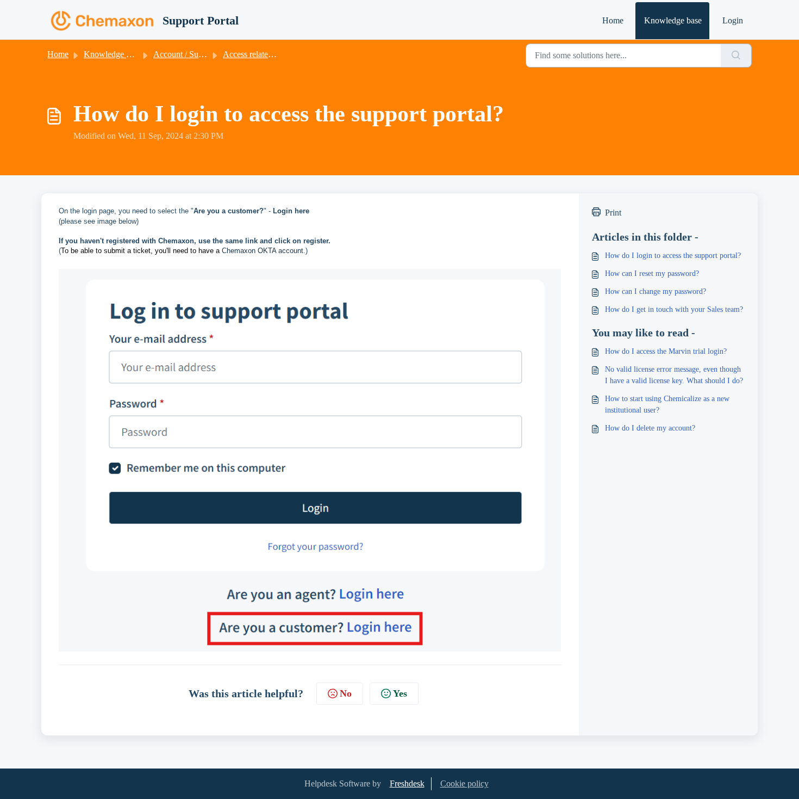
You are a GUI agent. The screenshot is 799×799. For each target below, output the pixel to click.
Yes (400, 693)
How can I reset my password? (652, 273)
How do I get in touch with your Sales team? (674, 309)
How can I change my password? (655, 291)
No (346, 693)
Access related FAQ (257, 54)
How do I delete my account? (650, 428)
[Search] (736, 55)
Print (613, 212)
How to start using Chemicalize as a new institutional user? (667, 404)
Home (612, 20)
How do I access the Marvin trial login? (666, 351)
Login (732, 20)
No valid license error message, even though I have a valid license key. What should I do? (674, 375)
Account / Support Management (208, 54)
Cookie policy (464, 783)
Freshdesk (407, 783)
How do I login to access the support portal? (673, 255)
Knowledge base (673, 20)
